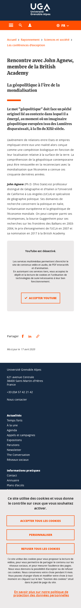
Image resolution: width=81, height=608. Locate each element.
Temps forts (14, 420)
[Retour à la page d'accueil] (40, 10)
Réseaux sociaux (18, 460)
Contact (12, 475)
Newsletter (14, 450)
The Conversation (18, 455)
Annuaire (13, 480)
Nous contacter (17, 399)
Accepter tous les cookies (40, 521)
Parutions (13, 445)
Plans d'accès (15, 485)
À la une (12, 425)
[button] (20, 25)
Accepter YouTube (43, 298)
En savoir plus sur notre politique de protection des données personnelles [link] (41, 593)
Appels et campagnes (21, 435)
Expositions (14, 440)
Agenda (12, 430)
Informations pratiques (23, 470)
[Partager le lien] (37, 336)
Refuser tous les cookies (40, 549)
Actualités (14, 415)
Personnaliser (40, 535)
